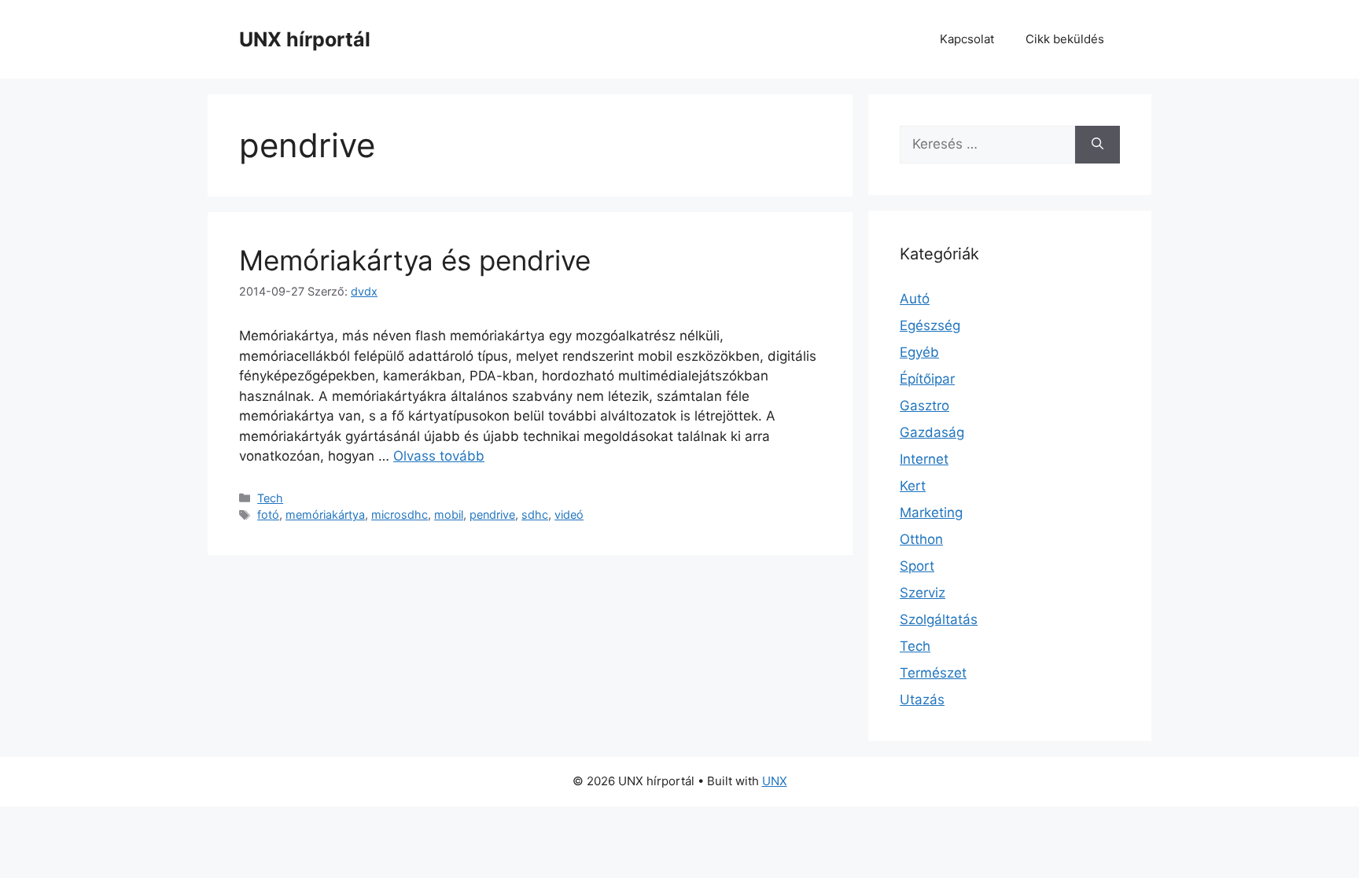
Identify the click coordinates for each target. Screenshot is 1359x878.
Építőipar (927, 379)
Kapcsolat (967, 38)
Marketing (931, 512)
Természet (933, 673)
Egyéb (919, 352)
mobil (448, 514)
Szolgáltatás (939, 619)
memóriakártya (325, 514)
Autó (915, 299)
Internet (924, 459)
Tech (270, 498)
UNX (774, 780)
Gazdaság (932, 432)
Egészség (930, 325)
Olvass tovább (438, 456)
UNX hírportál (304, 39)
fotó (268, 514)
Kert (913, 486)
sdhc (534, 514)
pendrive (492, 514)
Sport (917, 566)
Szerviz (922, 593)
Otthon (921, 539)
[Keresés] (1097, 144)
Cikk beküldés (1065, 38)
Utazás (922, 699)
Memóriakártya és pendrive (415, 260)
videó (569, 514)
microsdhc (399, 514)
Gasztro (924, 405)
